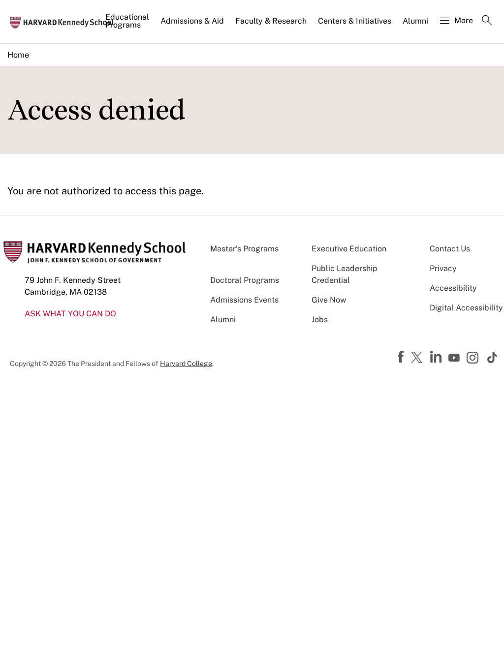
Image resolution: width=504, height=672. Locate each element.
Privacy (443, 268)
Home (18, 55)
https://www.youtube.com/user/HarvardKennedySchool (455, 358)
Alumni (415, 21)
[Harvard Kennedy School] (65, 22)
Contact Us (450, 248)
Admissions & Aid (192, 21)
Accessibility (453, 288)
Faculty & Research (271, 21)
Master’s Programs (244, 248)
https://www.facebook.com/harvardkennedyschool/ (402, 357)
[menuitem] (128, 25)
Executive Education (349, 248)
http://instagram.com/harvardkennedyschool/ (474, 359)
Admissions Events (244, 300)
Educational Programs (127, 21)
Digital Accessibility (466, 307)
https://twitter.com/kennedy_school (418, 358)
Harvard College (186, 363)
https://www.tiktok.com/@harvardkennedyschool (492, 358)
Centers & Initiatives (354, 21)
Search (486, 21)
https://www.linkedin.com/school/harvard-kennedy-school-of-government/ (437, 357)
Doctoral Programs (244, 280)
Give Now (329, 300)
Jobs (320, 319)
